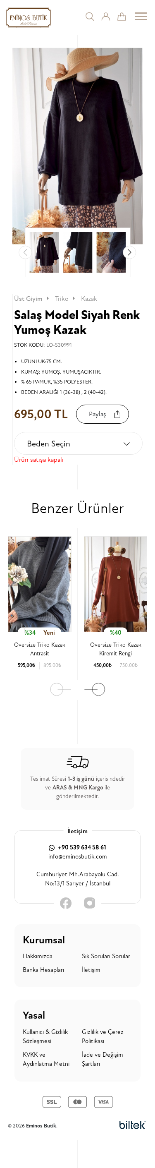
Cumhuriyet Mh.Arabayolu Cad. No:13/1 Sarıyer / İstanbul (77, 879)
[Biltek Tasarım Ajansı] (132, 1125)
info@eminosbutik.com (77, 857)
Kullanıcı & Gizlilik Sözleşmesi (45, 1037)
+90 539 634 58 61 (81, 847)
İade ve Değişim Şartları (102, 1059)
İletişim (91, 970)
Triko (62, 299)
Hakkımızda (37, 956)
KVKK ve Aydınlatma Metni (46, 1059)
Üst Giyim (28, 299)
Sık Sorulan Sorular (106, 956)
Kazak (89, 299)
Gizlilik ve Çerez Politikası (103, 1037)
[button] (129, 252)
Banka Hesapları (43, 970)
